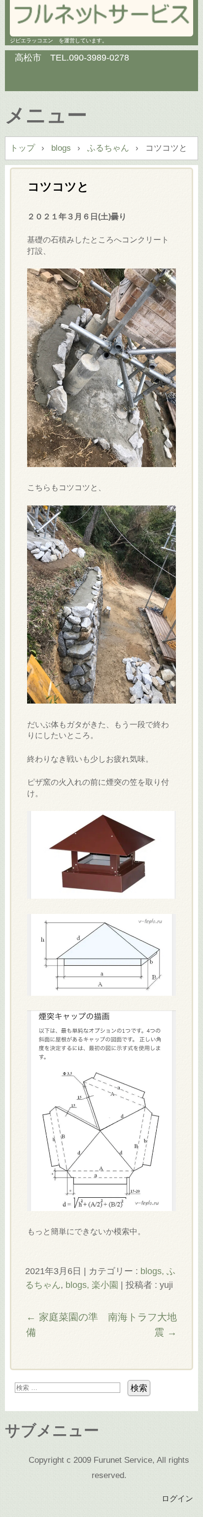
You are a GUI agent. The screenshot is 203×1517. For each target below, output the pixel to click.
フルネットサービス (101, 15)
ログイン (177, 1498)
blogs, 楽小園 (92, 1285)
